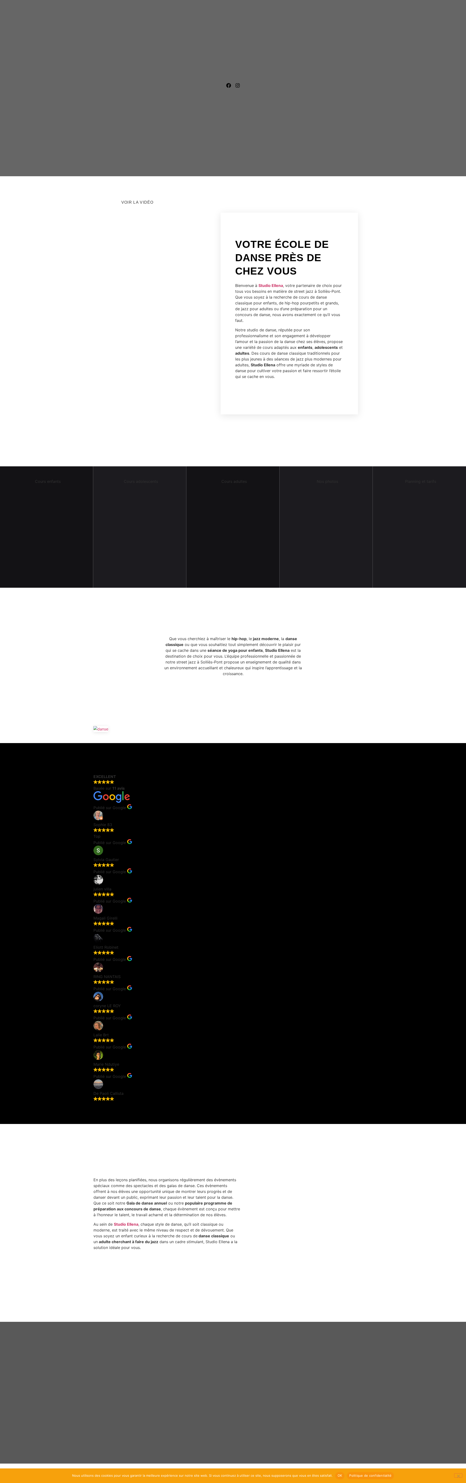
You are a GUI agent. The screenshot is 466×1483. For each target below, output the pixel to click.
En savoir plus (44, 583)
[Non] (458, 1475)
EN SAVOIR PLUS (137, 583)
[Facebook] (229, 85)
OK (340, 1475)
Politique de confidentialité (370, 1475)
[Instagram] (237, 85)
